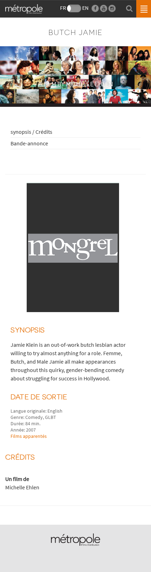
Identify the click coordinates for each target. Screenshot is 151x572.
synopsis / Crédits (31, 131)
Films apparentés (29, 436)
